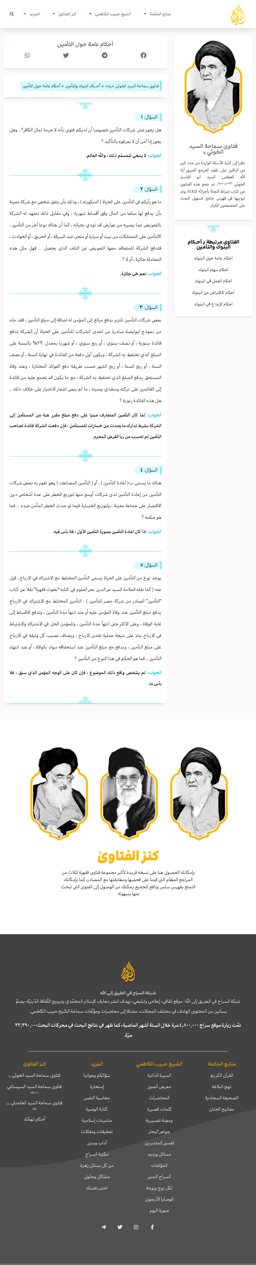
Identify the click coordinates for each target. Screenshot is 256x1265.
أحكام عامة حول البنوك (213, 258)
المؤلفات (159, 1165)
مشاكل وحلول (97, 1176)
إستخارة (97, 1086)
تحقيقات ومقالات (97, 1131)
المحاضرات (159, 1098)
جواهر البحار (159, 1131)
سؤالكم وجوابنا (96, 1075)
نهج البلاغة (221, 1086)
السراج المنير (159, 1176)
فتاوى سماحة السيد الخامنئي (34, 1105)
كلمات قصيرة (159, 1109)
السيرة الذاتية (159, 1075)
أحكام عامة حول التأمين (85, 44)
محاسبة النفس (97, 1098)
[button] (12, 14)
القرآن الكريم (221, 1075)
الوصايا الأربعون (159, 1199)
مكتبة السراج (97, 1154)
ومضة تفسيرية (159, 1120)
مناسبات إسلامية (97, 1120)
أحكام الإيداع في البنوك (213, 304)
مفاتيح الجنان (221, 1109)
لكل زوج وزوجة (159, 1188)
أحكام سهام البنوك (213, 269)
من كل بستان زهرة (97, 1165)
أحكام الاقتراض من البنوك (213, 292)
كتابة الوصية (97, 1109)
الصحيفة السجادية (221, 1098)
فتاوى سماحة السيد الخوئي (34, 1075)
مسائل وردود (159, 1154)
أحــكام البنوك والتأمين (209, 244)
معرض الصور (159, 1086)
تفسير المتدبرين (159, 1143)
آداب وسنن (97, 1143)
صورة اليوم (159, 1210)
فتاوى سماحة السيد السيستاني (34, 1088)
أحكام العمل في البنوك (213, 281)
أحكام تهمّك (34, 1119)
